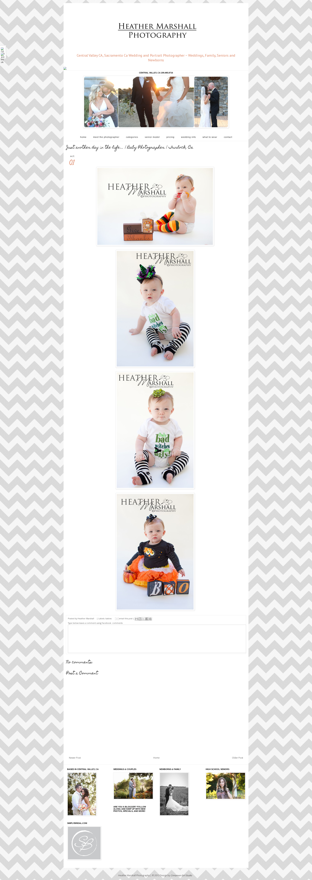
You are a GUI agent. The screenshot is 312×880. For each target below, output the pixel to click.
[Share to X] (143, 619)
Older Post (237, 757)
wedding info (188, 137)
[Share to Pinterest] (150, 619)
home (83, 137)
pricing (170, 137)
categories (132, 137)
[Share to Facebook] (147, 619)
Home (156, 757)
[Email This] (136, 619)
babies (108, 618)
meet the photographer (106, 137)
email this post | (127, 618)
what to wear (210, 137)
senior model (152, 137)
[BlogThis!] (140, 619)
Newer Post (75, 757)
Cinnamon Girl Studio (181, 875)
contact (228, 137)
